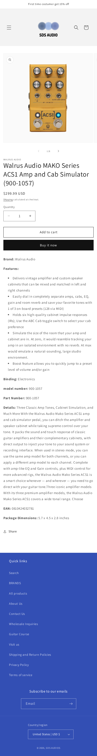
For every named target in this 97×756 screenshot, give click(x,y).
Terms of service (20, 675)
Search (14, 573)
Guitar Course (19, 634)
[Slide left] (39, 151)
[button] (9, 28)
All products (18, 593)
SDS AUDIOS (53, 747)
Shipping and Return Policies (30, 655)
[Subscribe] (71, 703)
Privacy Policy (19, 665)
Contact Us (17, 614)
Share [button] (13, 531)
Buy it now (48, 245)
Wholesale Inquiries (23, 624)
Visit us (14, 644)
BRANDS (15, 583)
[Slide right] (58, 151)
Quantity (9, 207)
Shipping (8, 199)
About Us (16, 604)
